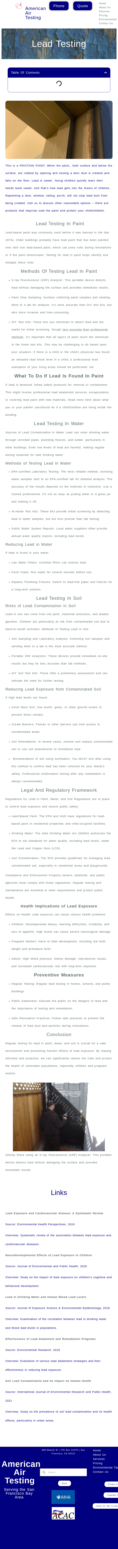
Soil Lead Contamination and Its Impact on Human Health (48, 1380)
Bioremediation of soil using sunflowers (41, 758)
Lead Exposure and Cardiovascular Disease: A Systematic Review (54, 1213)
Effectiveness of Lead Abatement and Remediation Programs (50, 1339)
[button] (105, 72)
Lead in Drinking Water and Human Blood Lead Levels (45, 1297)
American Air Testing (21, 1472)
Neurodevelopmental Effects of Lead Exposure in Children (48, 1255)
